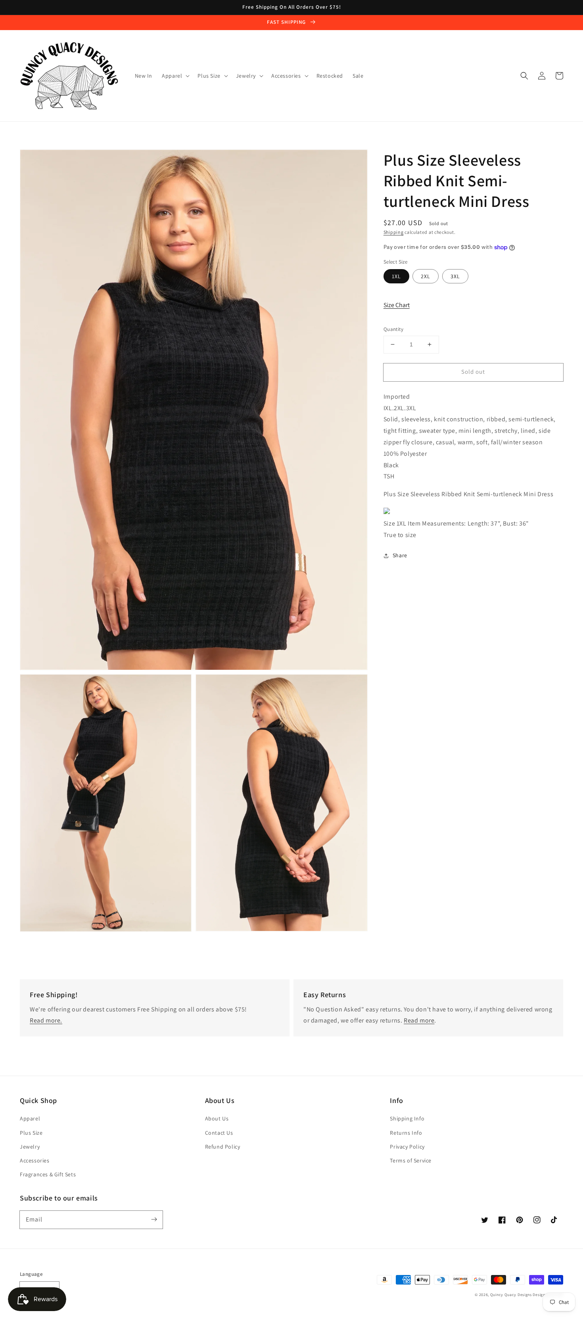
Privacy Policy (407, 1146)
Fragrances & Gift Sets (48, 1174)
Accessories (35, 1160)
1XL (396, 276)
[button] (524, 75)
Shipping (394, 232)
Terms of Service (410, 1160)
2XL (425, 276)
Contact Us (219, 1132)
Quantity (393, 329)
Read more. (46, 1020)
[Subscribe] (154, 1219)
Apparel (30, 1118)
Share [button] (400, 555)
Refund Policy (222, 1146)
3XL (455, 276)
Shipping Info (407, 1118)
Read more (419, 1020)
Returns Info (406, 1132)
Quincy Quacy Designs (511, 1294)
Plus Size (31, 1132)
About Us (217, 1118)
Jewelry (30, 1146)
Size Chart (397, 305)
